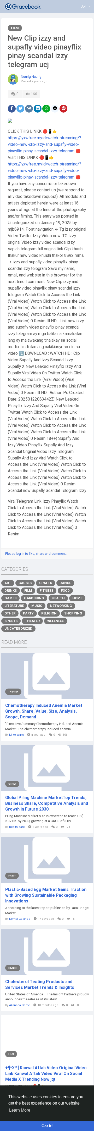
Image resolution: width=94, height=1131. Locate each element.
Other (9, 613)
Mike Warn (16, 734)
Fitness (46, 590)
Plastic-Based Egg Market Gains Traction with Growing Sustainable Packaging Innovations (45, 895)
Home (77, 598)
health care (17, 827)
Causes (25, 583)
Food (65, 590)
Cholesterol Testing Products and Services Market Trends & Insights (39, 984)
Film (15, 28)
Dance (65, 583)
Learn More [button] (19, 1110)
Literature (14, 606)
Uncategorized (18, 628)
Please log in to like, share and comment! (36, 554)
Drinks (10, 590)
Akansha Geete (19, 1005)
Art (7, 583)
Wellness (55, 621)
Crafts (45, 583)
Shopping (73, 613)
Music (36, 606)
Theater (32, 621)
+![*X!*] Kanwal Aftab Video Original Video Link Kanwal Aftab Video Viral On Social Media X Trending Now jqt (46, 1073)
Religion (49, 613)
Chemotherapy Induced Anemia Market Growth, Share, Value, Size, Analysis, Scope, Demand (43, 711)
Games (10, 598)
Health (58, 598)
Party (28, 613)
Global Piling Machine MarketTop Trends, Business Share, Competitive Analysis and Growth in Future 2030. (46, 803)
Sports (10, 621)
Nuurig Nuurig (31, 77)
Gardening (34, 598)
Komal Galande (19, 919)
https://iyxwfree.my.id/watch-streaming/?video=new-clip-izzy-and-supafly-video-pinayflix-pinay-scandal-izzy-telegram (44, 144)
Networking (61, 606)
